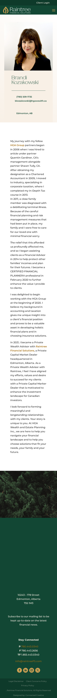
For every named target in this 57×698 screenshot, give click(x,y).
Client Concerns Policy (36, 681)
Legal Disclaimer (16, 681)
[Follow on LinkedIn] (25, 555)
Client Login (43, 3)
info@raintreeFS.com (28, 661)
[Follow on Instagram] (31, 555)
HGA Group (17, 145)
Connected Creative (35, 695)
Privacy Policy (27, 685)
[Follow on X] (37, 555)
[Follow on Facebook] (19, 555)
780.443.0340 (29, 646)
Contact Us (28, 529)
